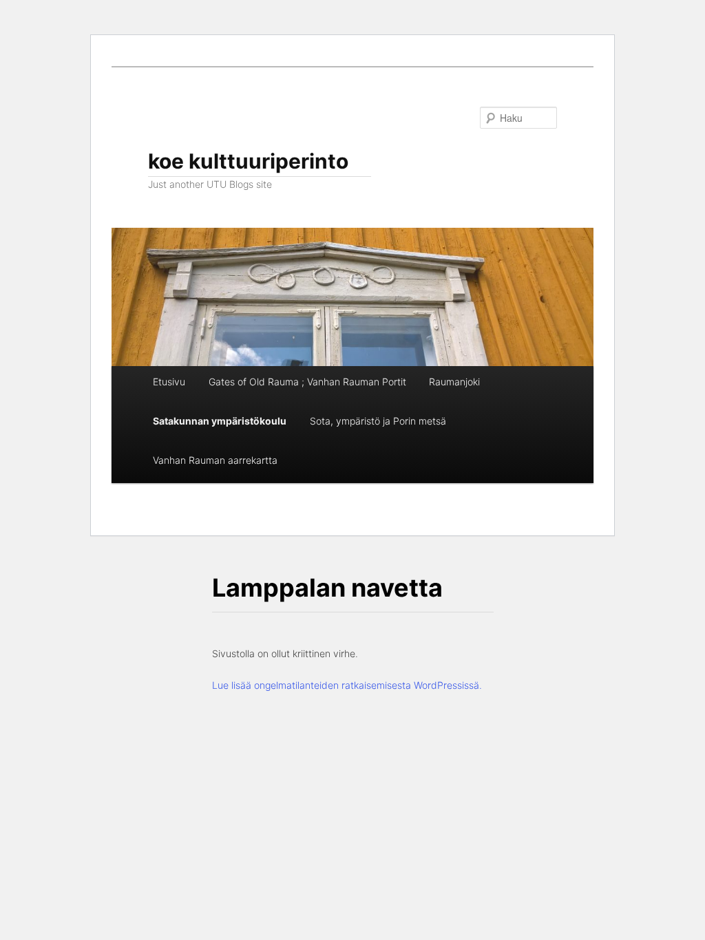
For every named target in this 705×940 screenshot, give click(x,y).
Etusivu (169, 381)
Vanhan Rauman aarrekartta (215, 460)
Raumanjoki (454, 381)
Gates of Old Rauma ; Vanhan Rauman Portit (307, 381)
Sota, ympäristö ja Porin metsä (378, 421)
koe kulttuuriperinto (248, 161)
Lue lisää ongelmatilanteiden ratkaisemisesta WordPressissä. (347, 685)
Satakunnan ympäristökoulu (219, 421)
